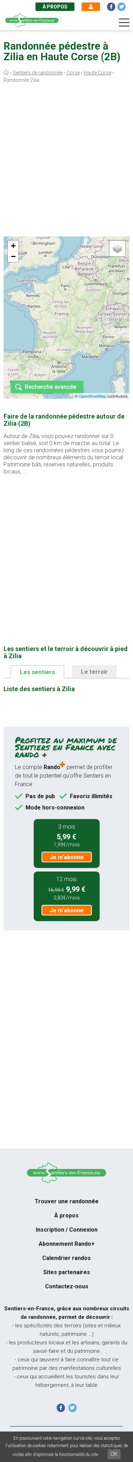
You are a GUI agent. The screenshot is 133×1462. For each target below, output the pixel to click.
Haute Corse (97, 72)
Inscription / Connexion (67, 1229)
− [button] (13, 256)
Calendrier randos (66, 1258)
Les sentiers (37, 672)
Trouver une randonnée (67, 1201)
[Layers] (117, 248)
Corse (73, 72)
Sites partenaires (66, 1272)
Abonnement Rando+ (67, 1243)
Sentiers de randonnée (37, 72)
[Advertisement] (66, 161)
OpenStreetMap (92, 396)
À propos (55, 7)
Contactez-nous (66, 1286)
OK (114, 1454)
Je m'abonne (67, 857)
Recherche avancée (50, 386)
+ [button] (13, 245)
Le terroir (94, 671)
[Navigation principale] (124, 22)
